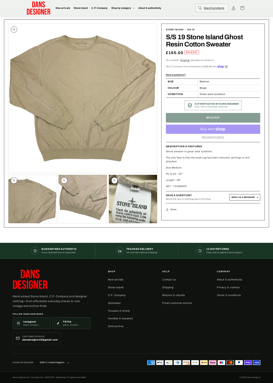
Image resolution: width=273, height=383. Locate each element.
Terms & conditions (229, 295)
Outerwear (114, 303)
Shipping (185, 60)
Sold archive (116, 326)
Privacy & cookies (228, 287)
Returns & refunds (173, 295)
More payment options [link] (213, 137)
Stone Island (116, 287)
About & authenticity (229, 279)
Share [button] (173, 209)
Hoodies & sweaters (120, 318)
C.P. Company (117, 295)
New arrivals (116, 279)
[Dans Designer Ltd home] (30, 279)
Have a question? (176, 75)
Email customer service (177, 303)
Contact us (169, 279)
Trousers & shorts (119, 310)
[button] (123, 8)
